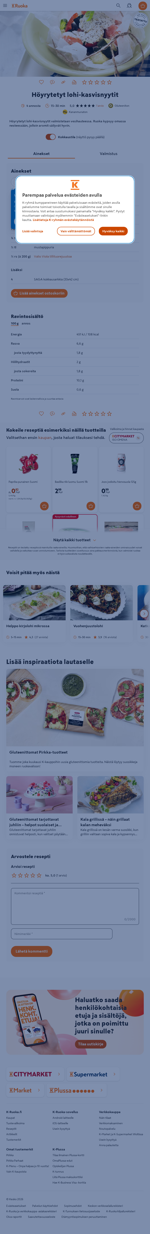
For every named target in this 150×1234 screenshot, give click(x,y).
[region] (75, 210)
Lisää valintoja (32, 231)
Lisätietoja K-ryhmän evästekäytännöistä (63, 219)
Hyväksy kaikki (113, 231)
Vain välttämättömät (76, 231)
